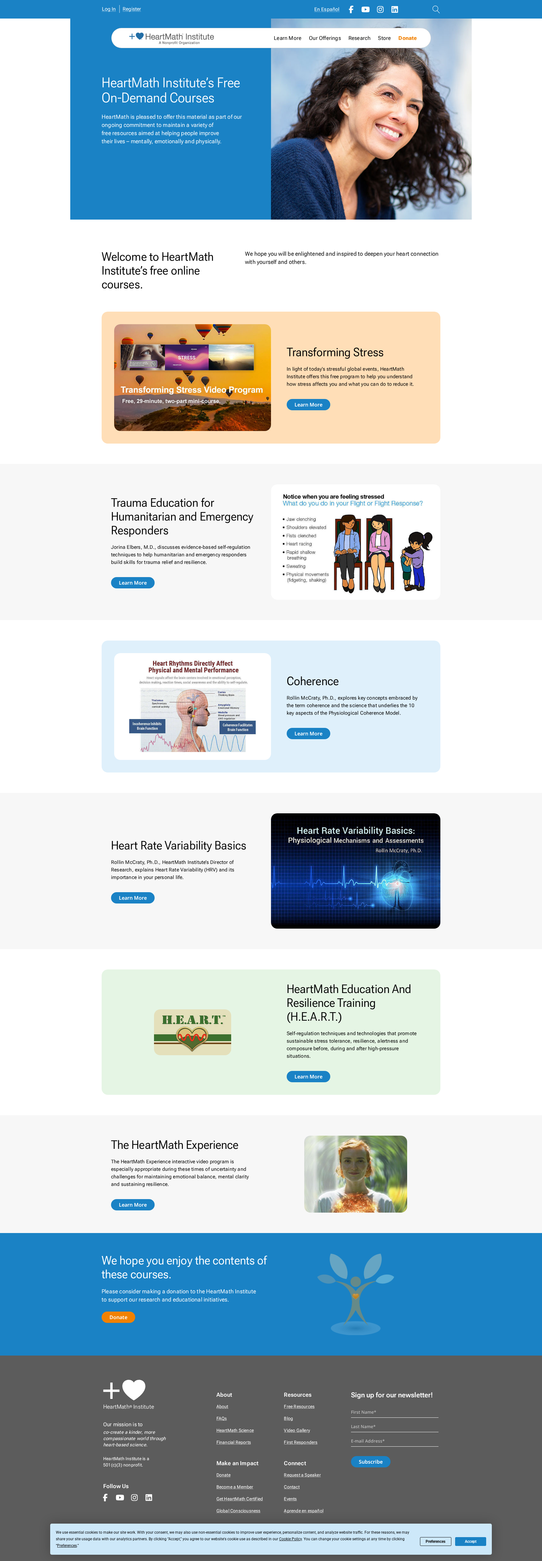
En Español (327, 9)
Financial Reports (233, 1442)
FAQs (221, 1418)
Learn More (308, 404)
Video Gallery (297, 1430)
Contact (291, 1487)
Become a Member (234, 1487)
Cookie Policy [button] (290, 1539)
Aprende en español (303, 1511)
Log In (109, 9)
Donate (407, 38)
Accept (470, 1541)
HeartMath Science (235, 1430)
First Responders (300, 1442)
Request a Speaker (302, 1475)
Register (132, 9)
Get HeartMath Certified (239, 1499)
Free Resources (299, 1406)
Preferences (435, 1541)
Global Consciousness (238, 1511)
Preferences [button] (67, 1545)
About (222, 1406)
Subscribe (371, 1461)
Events (290, 1499)
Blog (288, 1418)
